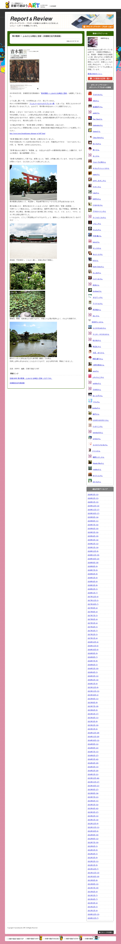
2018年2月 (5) (93, 589)
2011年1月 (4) (93, 910)
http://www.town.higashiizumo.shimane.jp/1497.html (27, 133)
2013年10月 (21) (93, 786)
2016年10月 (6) (93, 650)
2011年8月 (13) (93, 884)
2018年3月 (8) (93, 585)
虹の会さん (97, 340)
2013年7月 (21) (93, 797)
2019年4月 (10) (93, 536)
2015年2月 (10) (93, 725)
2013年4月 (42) (93, 808)
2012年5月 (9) (93, 850)
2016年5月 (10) (93, 668)
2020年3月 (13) (93, 494)
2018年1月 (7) (93, 593)
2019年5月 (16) (93, 532)
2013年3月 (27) (93, 812)
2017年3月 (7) (93, 631)
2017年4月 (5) (93, 627)
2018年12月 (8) (93, 551)
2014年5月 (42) (93, 759)
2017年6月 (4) (93, 619)
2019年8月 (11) (93, 521)
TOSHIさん (97, 390)
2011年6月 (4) (93, 892)
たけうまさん (98, 279)
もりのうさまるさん (100, 445)
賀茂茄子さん (98, 107)
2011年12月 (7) (93, 869)
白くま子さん (98, 396)
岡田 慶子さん (98, 359)
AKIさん (96, 101)
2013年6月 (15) (93, 801)
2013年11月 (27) (93, 782)
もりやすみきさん (99, 328)
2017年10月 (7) (93, 604)
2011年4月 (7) (93, 899)
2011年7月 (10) (93, 888)
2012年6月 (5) (93, 846)
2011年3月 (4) (93, 903)
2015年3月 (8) (93, 721)
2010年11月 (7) (93, 918)
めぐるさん (97, 144)
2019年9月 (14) (93, 517)
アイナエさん (98, 303)
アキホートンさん (99, 211)
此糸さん (96, 285)
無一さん (96, 150)
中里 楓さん (97, 236)
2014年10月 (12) (93, 740)
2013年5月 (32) (93, 805)
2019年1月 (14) (93, 547)
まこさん (96, 156)
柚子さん (96, 414)
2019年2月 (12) (93, 544)
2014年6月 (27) (93, 755)
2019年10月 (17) (93, 513)
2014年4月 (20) (93, 763)
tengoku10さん (98, 433)
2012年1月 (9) (93, 865)
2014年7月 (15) (93, 752)
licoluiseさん (97, 291)
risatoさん (96, 174)
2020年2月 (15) (93, 498)
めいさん (96, 316)
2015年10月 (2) (93, 695)
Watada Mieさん (98, 463)
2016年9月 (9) (93, 653)
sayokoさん (97, 439)
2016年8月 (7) (93, 657)
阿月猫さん (97, 310)
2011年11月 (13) (93, 873)
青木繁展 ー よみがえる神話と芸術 (54, 93)
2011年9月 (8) (93, 880)
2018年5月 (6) (93, 578)
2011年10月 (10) (93, 876)
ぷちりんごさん (98, 377)
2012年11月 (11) (93, 827)
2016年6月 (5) (93, 665)
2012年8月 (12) (93, 839)
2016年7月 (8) (93, 661)
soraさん (96, 371)
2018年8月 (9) (93, 566)
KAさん (95, 260)
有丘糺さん (97, 346)
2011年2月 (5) (93, 907)
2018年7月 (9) (93, 570)
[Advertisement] (27, 406)
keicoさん (96, 242)
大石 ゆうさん (98, 353)
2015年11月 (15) (93, 691)
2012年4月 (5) (93, 854)
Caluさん (96, 193)
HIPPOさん (97, 199)
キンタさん (97, 248)
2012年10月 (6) (93, 831)
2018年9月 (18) (93, 563)
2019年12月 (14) (93, 506)
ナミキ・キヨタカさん (101, 334)
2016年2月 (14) (93, 680)
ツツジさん (96, 451)
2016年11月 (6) (93, 646)
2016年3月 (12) (93, 676)
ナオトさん (97, 187)
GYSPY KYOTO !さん (101, 420)
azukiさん (96, 113)
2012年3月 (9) (93, 858)
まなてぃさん (98, 297)
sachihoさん (97, 383)
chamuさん (96, 131)
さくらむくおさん (99, 217)
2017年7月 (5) (93, 615)
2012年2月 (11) (93, 861)
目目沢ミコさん (97, 322)
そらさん (96, 402)
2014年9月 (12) (93, 744)
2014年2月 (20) (93, 771)
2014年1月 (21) (93, 774)
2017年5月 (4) (93, 623)
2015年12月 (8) (93, 687)
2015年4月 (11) (93, 718)
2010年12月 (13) (93, 914)
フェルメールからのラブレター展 (42, 103)
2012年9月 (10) (93, 835)
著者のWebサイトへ (95, 74)
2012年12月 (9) (93, 824)
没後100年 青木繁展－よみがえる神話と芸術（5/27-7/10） (31, 378)
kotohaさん (96, 408)
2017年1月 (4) (93, 638)
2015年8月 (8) (93, 702)
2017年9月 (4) (93, 608)
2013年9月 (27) (93, 789)
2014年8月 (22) (93, 748)
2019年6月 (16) (93, 529)
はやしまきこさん (99, 181)
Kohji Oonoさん (98, 267)
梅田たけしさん (98, 457)
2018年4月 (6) (93, 581)
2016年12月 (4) (93, 642)
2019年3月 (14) (93, 540)
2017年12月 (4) (93, 597)
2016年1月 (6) (93, 684)
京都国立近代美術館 (17, 383)
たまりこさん (98, 426)
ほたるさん (97, 482)
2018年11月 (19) (93, 555)
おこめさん (97, 273)
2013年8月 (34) (93, 793)
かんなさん (97, 230)
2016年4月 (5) (93, 672)
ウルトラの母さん (99, 162)
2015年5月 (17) (93, 714)
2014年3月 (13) (93, 767)
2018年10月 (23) (93, 559)
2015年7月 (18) (93, 706)
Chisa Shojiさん (98, 138)
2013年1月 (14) (93, 820)
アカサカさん (98, 94)
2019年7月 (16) (93, 525)
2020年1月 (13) (93, 502)
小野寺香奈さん (98, 365)
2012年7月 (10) (93, 842)
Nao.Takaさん (97, 119)
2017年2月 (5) (93, 634)
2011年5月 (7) (93, 895)
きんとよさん (98, 254)
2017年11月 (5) (93, 600)
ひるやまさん (98, 205)
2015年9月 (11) (93, 699)
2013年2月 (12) (93, 816)
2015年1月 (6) (93, 729)
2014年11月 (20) (93, 737)
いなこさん (97, 224)
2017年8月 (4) (93, 612)
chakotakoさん (98, 125)
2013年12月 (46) (93, 778)
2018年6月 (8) (93, 574)
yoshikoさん (97, 469)
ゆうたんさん (98, 476)
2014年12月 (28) (93, 733)
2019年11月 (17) (93, 510)
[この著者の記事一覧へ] (100, 79)
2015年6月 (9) (93, 710)
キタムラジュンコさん (101, 168)
